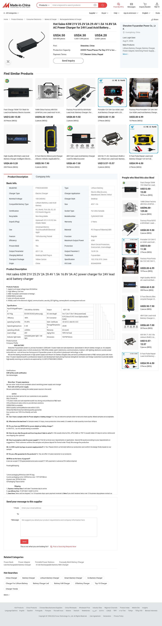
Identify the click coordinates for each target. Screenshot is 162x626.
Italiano (68, 611)
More (125, 54)
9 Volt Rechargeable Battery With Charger (52, 565)
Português (38, 611)
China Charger (11, 578)
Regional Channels (111, 608)
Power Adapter (24, 562)
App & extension (130, 13)
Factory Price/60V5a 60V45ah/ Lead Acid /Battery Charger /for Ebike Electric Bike (148, 221)
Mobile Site (136, 608)
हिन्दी (115, 611)
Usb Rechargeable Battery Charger (17, 565)
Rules (158, 13)
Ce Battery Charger (94, 578)
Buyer (104, 13)
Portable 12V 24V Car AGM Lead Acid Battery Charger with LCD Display (148, 240)
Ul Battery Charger (82, 583)
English (21, 611)
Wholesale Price (84, 608)
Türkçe (130, 611)
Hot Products (19, 608)
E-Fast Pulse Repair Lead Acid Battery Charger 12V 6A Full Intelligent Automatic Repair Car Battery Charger (148, 354)
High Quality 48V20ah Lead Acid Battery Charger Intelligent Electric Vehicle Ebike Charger (148, 278)
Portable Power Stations (44, 562)
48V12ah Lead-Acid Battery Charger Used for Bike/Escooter (148, 316)
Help (115, 13)
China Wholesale (70, 608)
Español (30, 611)
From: (16, 508)
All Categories (11, 13)
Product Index (124, 608)
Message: (15, 520)
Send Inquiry (68, 60)
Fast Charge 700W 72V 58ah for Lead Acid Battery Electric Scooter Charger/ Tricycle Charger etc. (148, 183)
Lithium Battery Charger (49, 578)
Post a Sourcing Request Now (63, 546)
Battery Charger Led (41, 583)
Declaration (107, 616)
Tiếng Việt (138, 611)
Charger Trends (12, 589)
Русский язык (58, 611)
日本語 (108, 611)
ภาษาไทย (122, 611)
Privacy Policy (118, 616)
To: (18, 514)
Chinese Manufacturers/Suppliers (50, 608)
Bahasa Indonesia (151, 611)
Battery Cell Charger (62, 583)
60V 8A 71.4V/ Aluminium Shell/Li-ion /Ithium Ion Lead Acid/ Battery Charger (148, 335)
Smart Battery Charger (73, 578)
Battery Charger (28, 578)
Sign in (156, 6)
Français (48, 611)
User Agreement (95, 616)
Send (24, 541)
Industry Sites (97, 608)
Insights (145, 608)
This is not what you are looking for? (34, 546)
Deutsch (76, 611)
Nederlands (86, 611)
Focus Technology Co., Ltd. (64, 616)
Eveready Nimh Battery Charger (71, 562)
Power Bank (8, 562)
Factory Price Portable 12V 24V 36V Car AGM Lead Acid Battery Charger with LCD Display (148, 259)
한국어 (101, 611)
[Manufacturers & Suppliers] (16, 5)
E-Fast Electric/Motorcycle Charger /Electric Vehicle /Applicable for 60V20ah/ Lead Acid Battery (148, 297)
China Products (31, 608)
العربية (94, 611)
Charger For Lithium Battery (17, 583)
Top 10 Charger (101, 583)
